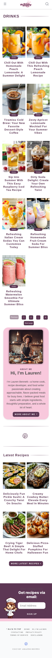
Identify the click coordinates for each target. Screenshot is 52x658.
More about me (25, 414)
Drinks (14, 57)
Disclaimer (37, 635)
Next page (29, 323)
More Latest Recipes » (26, 564)
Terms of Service (19, 635)
